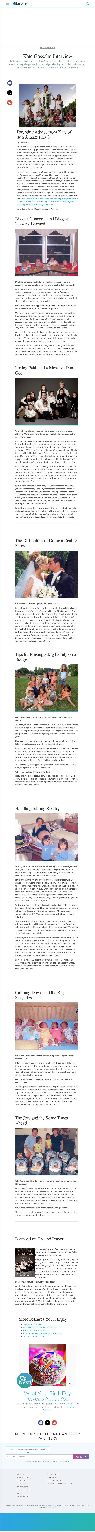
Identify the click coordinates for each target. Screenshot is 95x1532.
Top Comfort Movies (32, 1324)
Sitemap (20, 1493)
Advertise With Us (23, 1477)
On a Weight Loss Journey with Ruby (39, 1327)
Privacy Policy (53, 1474)
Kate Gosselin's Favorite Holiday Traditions (42, 1333)
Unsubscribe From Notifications (60, 1484)
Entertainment (47, 48)
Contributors (22, 1487)
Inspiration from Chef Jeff (34, 1330)
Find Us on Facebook (24, 1490)
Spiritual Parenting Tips (34, 1336)
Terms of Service (54, 1477)
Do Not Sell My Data (55, 1480)
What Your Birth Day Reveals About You (47, 1396)
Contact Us (21, 1480)
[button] (87, 3)
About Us (20, 1474)
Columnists (21, 1484)
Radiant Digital (23, 1496)
